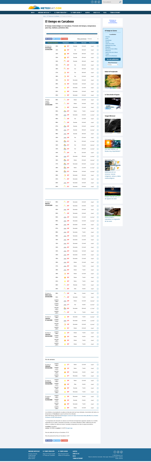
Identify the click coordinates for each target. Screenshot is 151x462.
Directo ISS (96, 12)
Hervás (107, 42)
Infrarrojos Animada (32, 453)
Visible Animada (32, 455)
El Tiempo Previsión (60, 12)
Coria (107, 38)
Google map (69, 428)
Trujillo (107, 54)
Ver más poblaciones (113, 59)
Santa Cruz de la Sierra (112, 52)
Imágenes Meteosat (43, 12)
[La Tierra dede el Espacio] (113, 104)
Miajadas (108, 47)
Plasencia (108, 50)
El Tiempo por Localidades (53, 16)
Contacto (121, 456)
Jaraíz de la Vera (110, 43)
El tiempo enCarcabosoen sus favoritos (112, 21)
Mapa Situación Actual (63, 453)
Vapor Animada (31, 457)
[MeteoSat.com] (44, 7)
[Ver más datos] (98, 46)
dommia (121, 458)
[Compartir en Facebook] (92, 1)
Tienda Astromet (115, 12)
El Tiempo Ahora (75, 12)
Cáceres (108, 36)
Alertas (87, 12)
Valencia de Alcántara (111, 55)
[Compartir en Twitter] (95, 1)
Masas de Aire (31, 458)
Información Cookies (113, 456)
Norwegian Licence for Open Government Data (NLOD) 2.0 (77, 415)
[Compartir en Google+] (98, 1)
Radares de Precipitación (64, 455)
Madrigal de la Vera (111, 45)
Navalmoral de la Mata (111, 48)
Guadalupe (108, 40)
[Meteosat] (113, 126)
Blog (104, 12)
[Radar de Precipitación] (113, 82)
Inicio (32, 12)
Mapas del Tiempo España (49, 453)
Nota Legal (105, 456)
